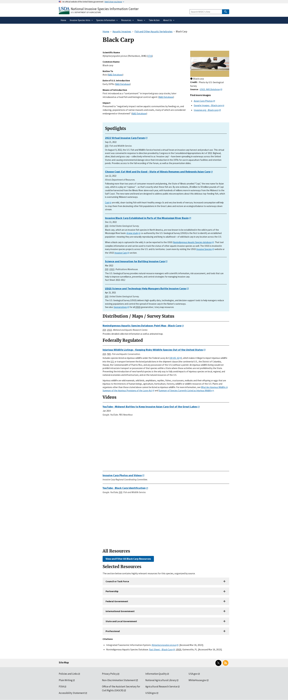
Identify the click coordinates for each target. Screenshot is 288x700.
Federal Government (117, 601)
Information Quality (156, 673)
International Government (120, 611)
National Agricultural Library (160, 680)
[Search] (225, 11)
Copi (107, 202)
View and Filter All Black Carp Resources (128, 558)
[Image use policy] (191, 78)
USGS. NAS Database (210, 89)
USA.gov (193, 673)
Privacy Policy (109, 673)
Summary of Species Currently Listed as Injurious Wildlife (185, 390)
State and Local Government (121, 621)
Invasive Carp (120, 252)
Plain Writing (65, 680)
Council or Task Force (117, 581)
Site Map (64, 662)
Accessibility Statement (72, 693)
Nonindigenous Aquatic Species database (192, 242)
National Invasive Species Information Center (105, 9)
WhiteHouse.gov (197, 680)
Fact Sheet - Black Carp (161, 649)
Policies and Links (68, 673)
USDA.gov (150, 693)
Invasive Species (204, 249)
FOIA (61, 686)
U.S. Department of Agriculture (86, 12)
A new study (132, 233)
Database (115, 74)
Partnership (112, 591)
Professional (113, 631)
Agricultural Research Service (161, 686)
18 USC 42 (174, 358)
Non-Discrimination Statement (118, 680)
